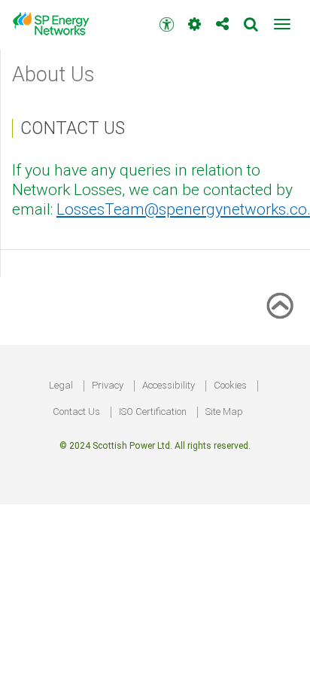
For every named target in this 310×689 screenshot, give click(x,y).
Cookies (230, 385)
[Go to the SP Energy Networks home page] (56, 23)
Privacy (107, 385)
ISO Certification (153, 411)
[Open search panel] (251, 18)
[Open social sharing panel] (222, 18)
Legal (61, 385)
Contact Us (76, 411)
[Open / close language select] (194, 18)
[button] (282, 24)
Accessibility (168, 385)
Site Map (224, 411)
